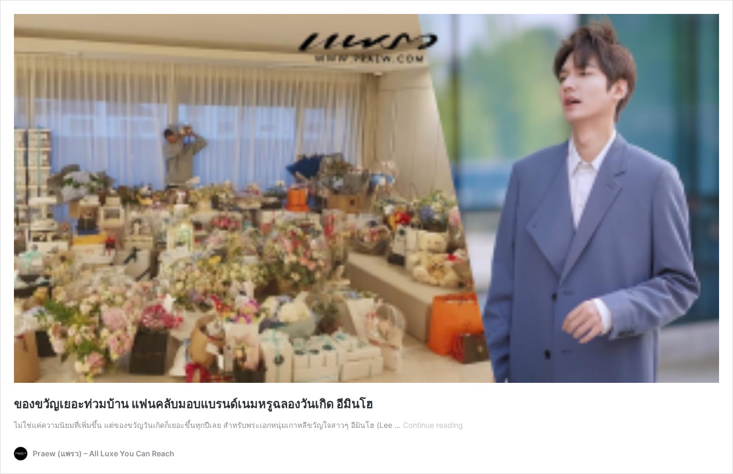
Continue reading (433, 424)
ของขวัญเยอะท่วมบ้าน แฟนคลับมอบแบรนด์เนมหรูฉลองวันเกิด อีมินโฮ (193, 404)
